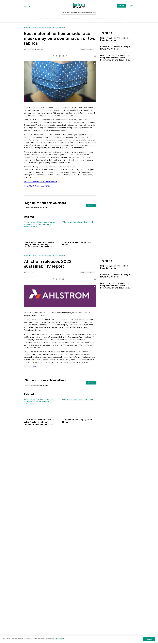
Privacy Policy (60, 638)
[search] (28, 5)
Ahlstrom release (30, 367)
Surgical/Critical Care (115, 18)
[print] (95, 56)
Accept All (149, 639)
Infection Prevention (96, 18)
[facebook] (53, 56)
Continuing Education (42, 18)
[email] (66, 56)
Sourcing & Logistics (61, 18)
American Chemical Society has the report (40, 182)
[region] (79, 639)
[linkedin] (57, 56)
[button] (25, 5)
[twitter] (60, 56)
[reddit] (63, 56)
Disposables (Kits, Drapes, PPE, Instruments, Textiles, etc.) (44, 27)
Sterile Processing (79, 18)
